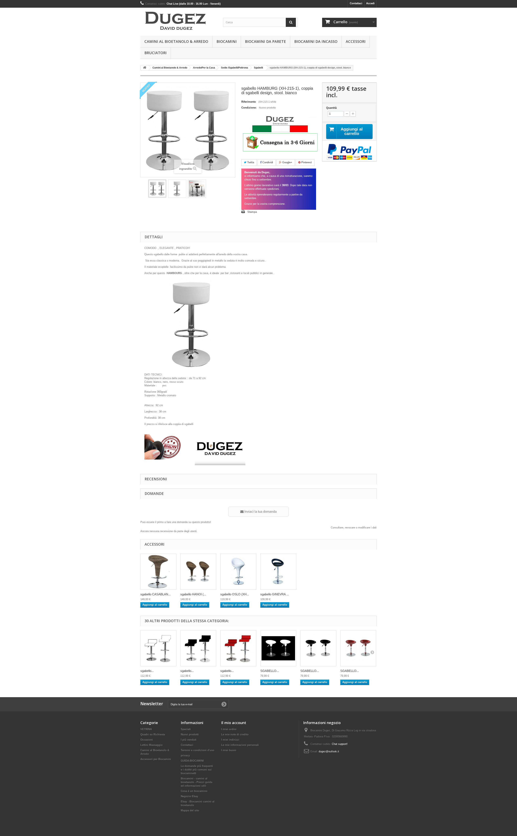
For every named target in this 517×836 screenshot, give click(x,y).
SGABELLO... (269, 671)
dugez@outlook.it (329, 751)
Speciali (186, 729)
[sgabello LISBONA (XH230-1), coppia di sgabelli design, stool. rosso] (238, 648)
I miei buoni (228, 750)
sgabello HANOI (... (193, 594)
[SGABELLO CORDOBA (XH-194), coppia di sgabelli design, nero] (318, 648)
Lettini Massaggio (151, 744)
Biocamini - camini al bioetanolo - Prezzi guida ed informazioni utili (196, 782)
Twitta (250, 162)
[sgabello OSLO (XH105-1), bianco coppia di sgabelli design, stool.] (238, 572)
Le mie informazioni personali (240, 744)
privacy (185, 755)
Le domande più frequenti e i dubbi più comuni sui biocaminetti (197, 769)
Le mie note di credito (235, 734)
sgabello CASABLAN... (155, 594)
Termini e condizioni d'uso (197, 750)
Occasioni (146, 739)
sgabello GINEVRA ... (274, 594)
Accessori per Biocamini (155, 759)
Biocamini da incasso (315, 41)
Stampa (252, 211)
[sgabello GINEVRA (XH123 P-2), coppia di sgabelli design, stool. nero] (278, 572)
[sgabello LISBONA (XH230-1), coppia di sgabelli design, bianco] (158, 648)
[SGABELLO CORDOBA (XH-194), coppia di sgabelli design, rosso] (358, 648)
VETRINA (146, 729)
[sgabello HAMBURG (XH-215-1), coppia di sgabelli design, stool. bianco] (157, 188)
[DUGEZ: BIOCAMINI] (177, 21)
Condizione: (248, 107)
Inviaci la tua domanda (260, 511)
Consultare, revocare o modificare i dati (354, 527)
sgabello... (147, 671)
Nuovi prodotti (190, 734)
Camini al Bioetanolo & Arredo (176, 41)
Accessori (356, 41)
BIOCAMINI (226, 41)
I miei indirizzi (230, 739)
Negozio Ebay (189, 796)
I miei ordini (228, 729)
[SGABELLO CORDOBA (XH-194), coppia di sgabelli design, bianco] (278, 648)
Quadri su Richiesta (152, 734)
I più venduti (189, 739)
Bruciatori (155, 52)
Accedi (370, 3)
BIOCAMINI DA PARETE (265, 41)
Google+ (287, 162)
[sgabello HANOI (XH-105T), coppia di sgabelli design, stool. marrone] (198, 572)
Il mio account (233, 722)
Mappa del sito (190, 810)
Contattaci (356, 3)
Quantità (331, 107)
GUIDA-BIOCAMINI (192, 760)
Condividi (267, 162)
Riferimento (248, 101)
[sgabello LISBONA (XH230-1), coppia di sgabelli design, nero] (198, 648)
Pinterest (306, 162)
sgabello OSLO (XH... (234, 594)
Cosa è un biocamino (194, 791)
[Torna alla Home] (144, 67)
